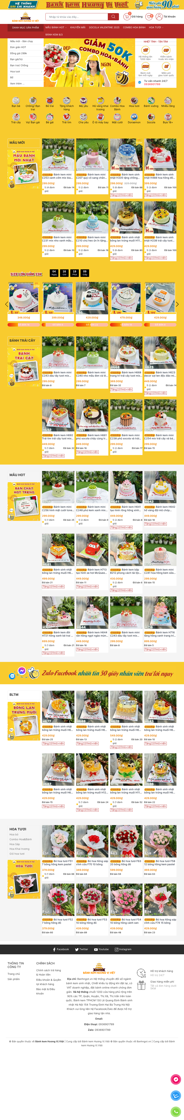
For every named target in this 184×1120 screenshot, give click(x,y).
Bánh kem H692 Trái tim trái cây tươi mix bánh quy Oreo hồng (57, 437)
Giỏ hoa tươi (17, 853)
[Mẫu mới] (24, 169)
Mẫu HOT (17, 475)
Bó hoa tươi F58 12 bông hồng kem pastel (159, 863)
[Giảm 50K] (84, 62)
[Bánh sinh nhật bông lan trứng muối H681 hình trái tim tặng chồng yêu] (58, 550)
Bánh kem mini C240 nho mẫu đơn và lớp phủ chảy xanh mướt (92, 374)
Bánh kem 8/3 (54, 34)
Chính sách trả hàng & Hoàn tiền (48, 972)
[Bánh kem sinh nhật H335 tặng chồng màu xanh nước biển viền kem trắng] (126, 155)
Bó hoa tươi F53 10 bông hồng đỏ (91, 921)
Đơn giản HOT (18, 47)
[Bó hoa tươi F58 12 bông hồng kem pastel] (160, 841)
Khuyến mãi (78, 27)
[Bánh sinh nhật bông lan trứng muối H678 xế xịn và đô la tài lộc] (126, 707)
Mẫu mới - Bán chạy (21, 41)
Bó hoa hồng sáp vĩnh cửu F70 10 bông (92, 863)
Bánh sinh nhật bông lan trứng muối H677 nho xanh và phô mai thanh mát (58, 728)
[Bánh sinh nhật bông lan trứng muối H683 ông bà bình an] (160, 707)
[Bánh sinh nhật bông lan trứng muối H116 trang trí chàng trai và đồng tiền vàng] (126, 769)
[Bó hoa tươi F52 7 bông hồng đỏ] (58, 900)
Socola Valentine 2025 (104, 27)
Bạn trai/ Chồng (19, 65)
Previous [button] (6, 304)
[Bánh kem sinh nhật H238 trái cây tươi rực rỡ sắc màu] (160, 217)
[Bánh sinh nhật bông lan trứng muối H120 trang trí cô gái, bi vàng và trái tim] (92, 769)
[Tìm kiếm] (113, 16)
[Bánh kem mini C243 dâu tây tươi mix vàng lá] (58, 352)
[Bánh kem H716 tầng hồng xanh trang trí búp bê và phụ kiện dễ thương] (160, 612)
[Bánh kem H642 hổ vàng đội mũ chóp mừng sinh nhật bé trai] (160, 487)
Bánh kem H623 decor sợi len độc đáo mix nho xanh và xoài (160, 374)
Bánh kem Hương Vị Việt (96, 1041)
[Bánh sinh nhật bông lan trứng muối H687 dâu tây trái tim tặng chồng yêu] (58, 769)
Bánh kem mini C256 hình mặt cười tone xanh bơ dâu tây (57, 508)
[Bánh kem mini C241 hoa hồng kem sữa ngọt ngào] (160, 550)
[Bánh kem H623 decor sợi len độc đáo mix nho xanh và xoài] (160, 352)
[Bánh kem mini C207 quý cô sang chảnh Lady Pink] (92, 155)
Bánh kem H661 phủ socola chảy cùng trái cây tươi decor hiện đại (92, 437)
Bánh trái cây (22, 341)
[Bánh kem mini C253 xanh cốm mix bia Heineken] (58, 155)
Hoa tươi (15, 71)
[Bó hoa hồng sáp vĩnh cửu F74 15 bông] (160, 900)
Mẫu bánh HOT (55, 27)
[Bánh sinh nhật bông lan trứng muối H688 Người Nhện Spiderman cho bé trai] (92, 707)
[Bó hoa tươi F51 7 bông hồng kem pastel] (58, 841)
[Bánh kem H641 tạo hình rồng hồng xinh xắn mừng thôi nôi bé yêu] (126, 487)
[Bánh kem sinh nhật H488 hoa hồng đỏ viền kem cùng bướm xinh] (160, 155)
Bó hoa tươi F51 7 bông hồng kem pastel (57, 863)
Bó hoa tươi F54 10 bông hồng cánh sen (125, 921)
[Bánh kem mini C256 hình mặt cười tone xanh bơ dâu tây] (58, 487)
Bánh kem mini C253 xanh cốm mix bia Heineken (57, 176)
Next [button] (177, 304)
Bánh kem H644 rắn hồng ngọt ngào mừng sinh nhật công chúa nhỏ (92, 634)
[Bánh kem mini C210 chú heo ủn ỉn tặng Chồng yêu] (92, 217)
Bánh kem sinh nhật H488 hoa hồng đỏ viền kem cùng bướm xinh (160, 176)
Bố (11, 77)
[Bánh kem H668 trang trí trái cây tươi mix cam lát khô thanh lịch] (126, 352)
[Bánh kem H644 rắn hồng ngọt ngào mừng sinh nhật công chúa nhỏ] (92, 612)
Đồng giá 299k (18, 53)
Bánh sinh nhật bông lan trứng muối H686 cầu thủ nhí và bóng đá (160, 791)
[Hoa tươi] (24, 879)
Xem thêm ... (17, 83)
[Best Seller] (24, 501)
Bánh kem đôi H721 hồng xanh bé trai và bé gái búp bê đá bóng (58, 634)
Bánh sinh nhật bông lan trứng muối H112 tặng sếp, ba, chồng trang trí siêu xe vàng (126, 239)
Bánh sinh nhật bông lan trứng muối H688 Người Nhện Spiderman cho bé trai (92, 728)
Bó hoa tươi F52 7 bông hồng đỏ (57, 921)
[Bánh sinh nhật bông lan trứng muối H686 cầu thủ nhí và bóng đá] (160, 769)
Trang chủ (14, 974)
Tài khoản (169, 16)
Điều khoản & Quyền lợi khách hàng (48, 982)
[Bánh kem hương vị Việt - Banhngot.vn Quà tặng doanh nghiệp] (26, 16)
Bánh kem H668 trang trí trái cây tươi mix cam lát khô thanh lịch (125, 374)
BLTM (14, 695)
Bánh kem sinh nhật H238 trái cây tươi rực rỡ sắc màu (159, 239)
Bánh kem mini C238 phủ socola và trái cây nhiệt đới (125, 437)
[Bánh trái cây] (24, 366)
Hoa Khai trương (19, 848)
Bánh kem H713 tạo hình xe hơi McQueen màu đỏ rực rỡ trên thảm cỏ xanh (91, 571)
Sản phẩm (14, 979)
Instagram (124, 949)
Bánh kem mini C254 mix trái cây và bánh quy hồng (160, 437)
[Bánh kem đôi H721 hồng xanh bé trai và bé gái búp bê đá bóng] (58, 612)
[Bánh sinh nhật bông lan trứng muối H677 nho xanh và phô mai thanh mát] (58, 707)
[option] (84, 62)
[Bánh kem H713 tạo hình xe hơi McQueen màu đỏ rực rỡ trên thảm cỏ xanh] (92, 550)
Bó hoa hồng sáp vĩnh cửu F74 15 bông (160, 921)
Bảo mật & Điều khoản (45, 991)
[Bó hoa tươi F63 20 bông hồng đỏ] (126, 841)
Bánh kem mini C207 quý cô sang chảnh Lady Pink (91, 176)
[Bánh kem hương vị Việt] (92, 5)
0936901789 (152, 84)
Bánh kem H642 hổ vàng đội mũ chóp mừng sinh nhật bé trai (159, 508)
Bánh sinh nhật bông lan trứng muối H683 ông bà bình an (160, 728)
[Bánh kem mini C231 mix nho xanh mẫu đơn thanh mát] (58, 217)
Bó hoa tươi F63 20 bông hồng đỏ (125, 863)
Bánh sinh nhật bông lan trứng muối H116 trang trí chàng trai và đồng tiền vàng (125, 791)
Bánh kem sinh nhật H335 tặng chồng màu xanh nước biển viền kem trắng (125, 176)
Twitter (83, 949)
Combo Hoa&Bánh (21, 839)
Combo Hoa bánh (134, 27)
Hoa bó (14, 834)
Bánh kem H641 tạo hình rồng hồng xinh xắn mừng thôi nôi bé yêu (125, 508)
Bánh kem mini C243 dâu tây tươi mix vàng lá (57, 374)
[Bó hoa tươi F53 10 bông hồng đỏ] (92, 900)
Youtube (103, 949)
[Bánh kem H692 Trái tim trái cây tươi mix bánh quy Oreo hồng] (58, 415)
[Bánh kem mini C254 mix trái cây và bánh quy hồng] (160, 415)
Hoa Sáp (15, 844)
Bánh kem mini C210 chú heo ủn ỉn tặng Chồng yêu (91, 239)
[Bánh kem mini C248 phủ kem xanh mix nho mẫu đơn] (92, 487)
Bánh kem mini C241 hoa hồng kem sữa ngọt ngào (159, 571)
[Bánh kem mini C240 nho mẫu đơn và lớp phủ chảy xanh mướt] (92, 352)
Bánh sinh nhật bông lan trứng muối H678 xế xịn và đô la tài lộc (126, 728)
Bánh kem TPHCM (84, 1000)
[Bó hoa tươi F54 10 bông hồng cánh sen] (126, 900)
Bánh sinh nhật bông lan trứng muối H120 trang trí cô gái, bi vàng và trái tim (92, 791)
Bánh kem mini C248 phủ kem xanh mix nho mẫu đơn (91, 508)
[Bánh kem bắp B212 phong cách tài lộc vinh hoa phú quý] (126, 550)
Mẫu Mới (17, 143)
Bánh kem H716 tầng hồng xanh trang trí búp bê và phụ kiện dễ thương (159, 634)
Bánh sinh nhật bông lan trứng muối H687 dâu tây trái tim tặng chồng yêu (58, 791)
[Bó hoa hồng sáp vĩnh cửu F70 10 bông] (92, 841)
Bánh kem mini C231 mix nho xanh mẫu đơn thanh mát (57, 239)
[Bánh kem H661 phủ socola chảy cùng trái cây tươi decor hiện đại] (92, 415)
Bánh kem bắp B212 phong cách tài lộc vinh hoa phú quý (124, 571)
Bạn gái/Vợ (16, 59)
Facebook (62, 949)
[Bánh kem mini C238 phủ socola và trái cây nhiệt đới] (126, 415)
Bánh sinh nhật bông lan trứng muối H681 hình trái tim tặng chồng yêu (58, 571)
